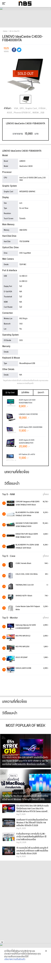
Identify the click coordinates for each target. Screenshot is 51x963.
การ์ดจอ (42, 108)
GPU (22, 108)
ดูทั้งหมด (46, 494)
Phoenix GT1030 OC (22, 113)
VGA (16, 108)
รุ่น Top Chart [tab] (10, 392)
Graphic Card (31, 108)
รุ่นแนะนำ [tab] (41, 392)
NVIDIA (36, 113)
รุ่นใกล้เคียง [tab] (25, 392)
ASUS (9, 113)
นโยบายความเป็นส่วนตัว (14, 959)
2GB (42, 113)
